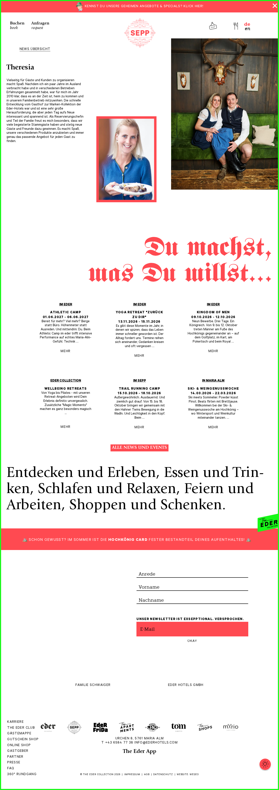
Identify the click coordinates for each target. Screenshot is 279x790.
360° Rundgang (22, 774)
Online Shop (19, 745)
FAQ (10, 769)
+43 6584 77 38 (119, 743)
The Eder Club (21, 728)
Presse (13, 763)
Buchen (17, 25)
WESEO (194, 774)
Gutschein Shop (23, 740)
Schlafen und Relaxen (107, 489)
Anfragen (40, 25)
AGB (147, 774)
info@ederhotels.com (156, 743)
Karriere (15, 722)
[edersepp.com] (140, 32)
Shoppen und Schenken (145, 506)
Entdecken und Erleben (81, 473)
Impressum (132, 774)
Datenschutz (163, 774)
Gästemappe (19, 734)
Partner (15, 757)
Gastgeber (17, 751)
